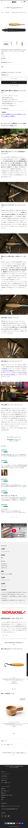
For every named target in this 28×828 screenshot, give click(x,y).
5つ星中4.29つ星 (17, 439)
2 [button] (13, 517)
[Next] (25, 8)
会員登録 (3, 797)
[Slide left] (3, 43)
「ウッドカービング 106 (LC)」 (7, 370)
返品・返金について (5, 790)
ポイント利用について (5, 782)
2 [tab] (14, 733)
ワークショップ (4, 778)
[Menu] (1, 2)
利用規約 (3, 788)
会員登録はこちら (4, 74)
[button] (4, 62)
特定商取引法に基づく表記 (6, 795)
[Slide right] (25, 43)
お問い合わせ (4, 780)
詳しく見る (5, 635)
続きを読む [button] (22, 467)
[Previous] (3, 8)
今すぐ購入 (14, 82)
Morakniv (3, 56)
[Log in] (21, 2)
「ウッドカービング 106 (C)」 (9, 374)
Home (2, 12)
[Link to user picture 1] (4, 472)
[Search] (26, 2)
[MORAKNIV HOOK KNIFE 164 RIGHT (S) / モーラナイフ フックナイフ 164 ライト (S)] (14, 664)
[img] (4, 449)
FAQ (18, 752)
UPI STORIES (4, 776)
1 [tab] (13, 733)
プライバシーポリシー (5, 786)
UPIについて (3, 771)
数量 (2, 66)
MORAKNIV (7, 12)
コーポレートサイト (5, 773)
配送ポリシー (4, 793)
